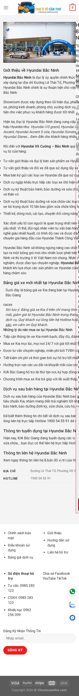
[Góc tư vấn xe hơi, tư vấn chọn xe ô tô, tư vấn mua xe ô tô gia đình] (39, 8)
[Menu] (6, 7)
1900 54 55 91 (58, 421)
